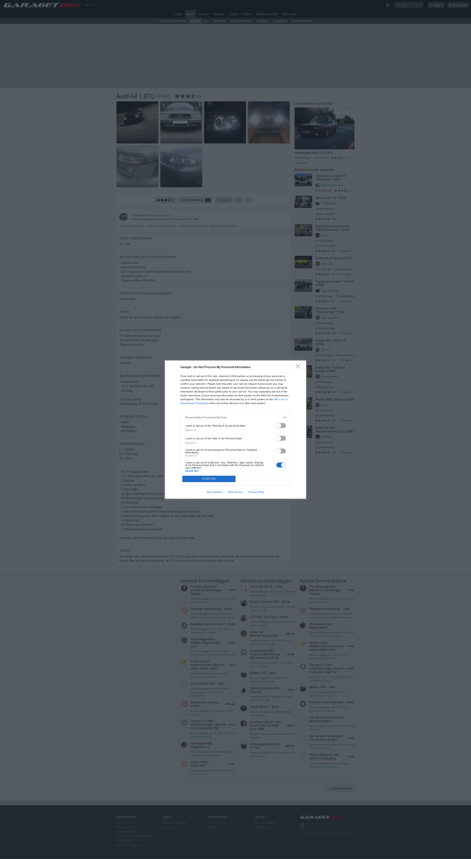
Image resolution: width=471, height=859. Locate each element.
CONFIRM (209, 478)
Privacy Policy (256, 492)
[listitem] (235, 417)
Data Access (235, 492)
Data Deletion (215, 492)
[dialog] (235, 429)
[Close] (299, 367)
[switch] (281, 425)
